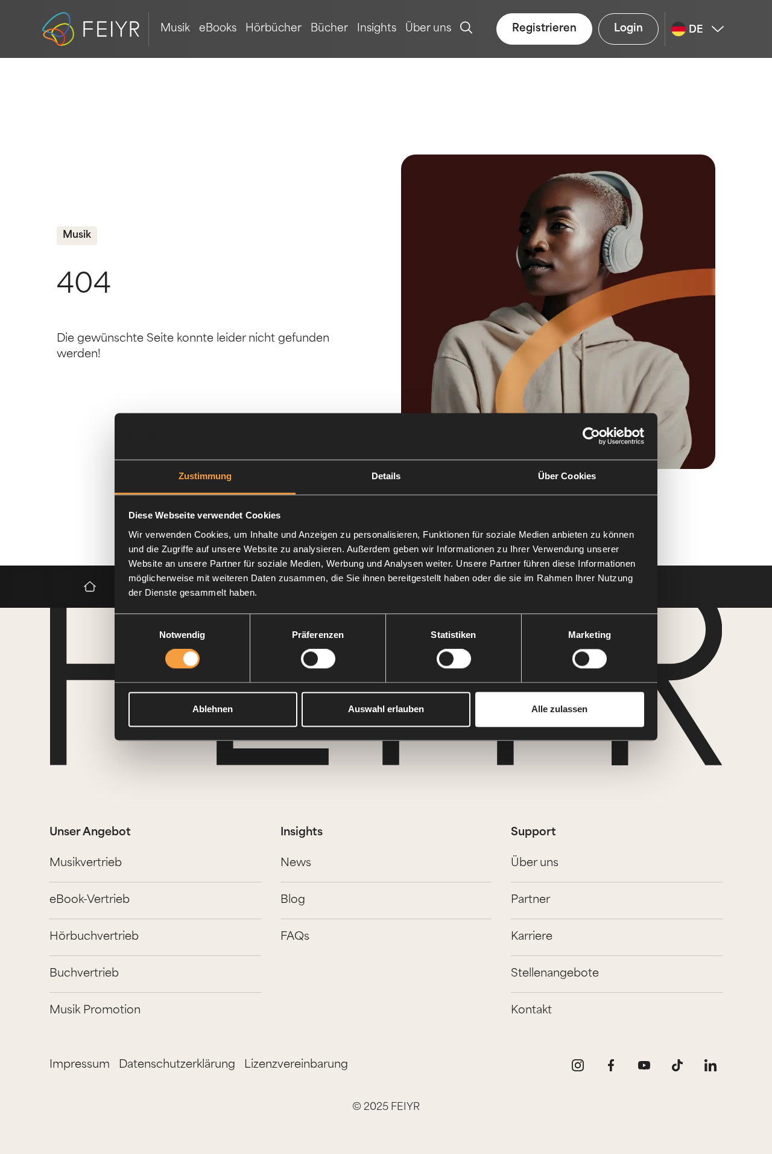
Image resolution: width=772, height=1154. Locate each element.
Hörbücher (273, 29)
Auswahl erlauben (386, 709)
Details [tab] (386, 476)
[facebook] (611, 1065)
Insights (376, 29)
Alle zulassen (559, 709)
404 (84, 285)
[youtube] (644, 1065)
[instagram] (578, 1065)
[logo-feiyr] (95, 29)
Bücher (329, 29)
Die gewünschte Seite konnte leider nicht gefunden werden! (193, 347)
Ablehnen (212, 709)
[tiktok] (677, 1065)
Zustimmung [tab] (205, 476)
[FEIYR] (96, 587)
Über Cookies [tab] (567, 476)
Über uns (428, 29)
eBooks (217, 29)
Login (628, 29)
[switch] (318, 659)
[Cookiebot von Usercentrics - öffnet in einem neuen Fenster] (591, 436)
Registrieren (544, 29)
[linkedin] (710, 1065)
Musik (175, 29)
